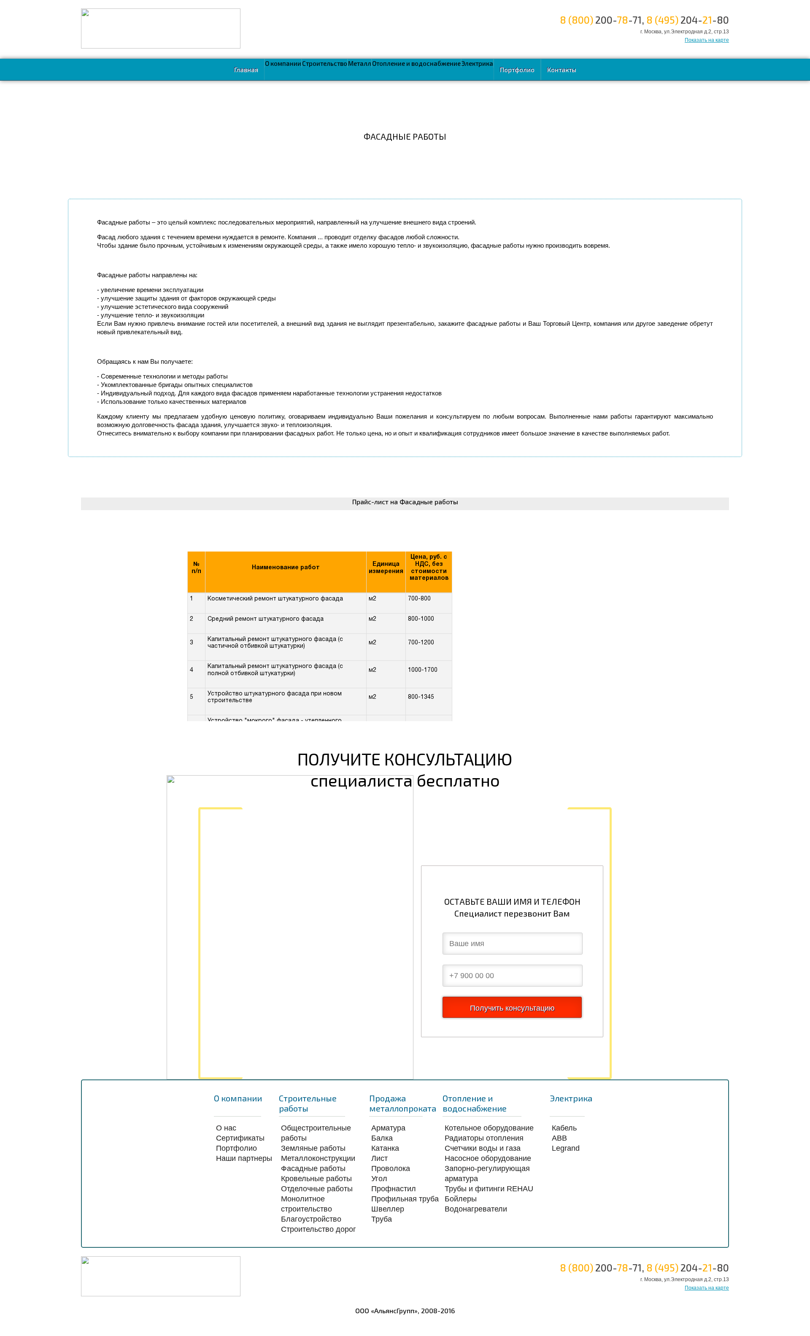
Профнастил (393, 1189)
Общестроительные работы (316, 1133)
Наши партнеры (244, 1158)
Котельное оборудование (489, 1128)
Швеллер (387, 1209)
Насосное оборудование (488, 1158)
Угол (379, 1178)
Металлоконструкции (318, 1158)
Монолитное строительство (306, 1204)
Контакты (561, 69)
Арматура (388, 1128)
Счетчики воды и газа (483, 1148)
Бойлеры (461, 1199)
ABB (559, 1138)
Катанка (385, 1148)
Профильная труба (405, 1199)
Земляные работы (313, 1148)
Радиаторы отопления (484, 1138)
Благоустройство (311, 1219)
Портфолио (517, 69)
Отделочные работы (317, 1189)
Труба (381, 1219)
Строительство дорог (318, 1229)
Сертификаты (240, 1138)
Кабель (564, 1128)
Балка (382, 1138)
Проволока (390, 1168)
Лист (379, 1158)
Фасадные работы (313, 1168)
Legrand (566, 1148)
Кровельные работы (316, 1178)
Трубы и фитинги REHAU (489, 1189)
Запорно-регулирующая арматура (487, 1173)
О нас (226, 1128)
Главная (246, 69)
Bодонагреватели (476, 1209)
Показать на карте (707, 40)
